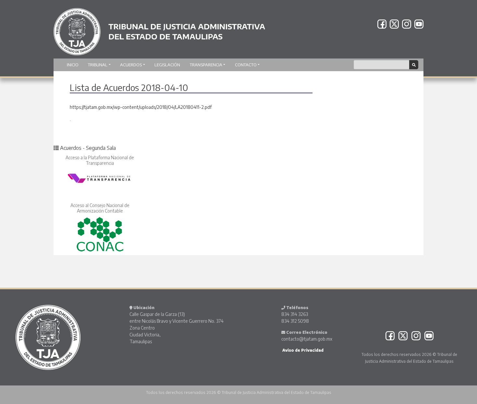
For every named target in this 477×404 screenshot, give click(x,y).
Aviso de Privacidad (302, 350)
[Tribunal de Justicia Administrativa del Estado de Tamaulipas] (159, 28)
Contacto (246, 64)
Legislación (167, 64)
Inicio (73, 64)
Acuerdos (131, 64)
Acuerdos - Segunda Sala (88, 148)
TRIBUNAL (97, 64)
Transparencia (206, 64)
